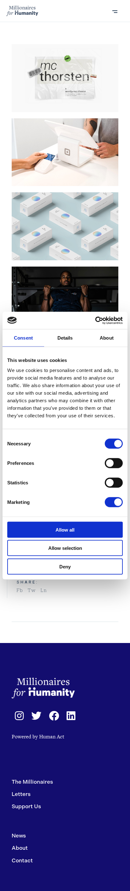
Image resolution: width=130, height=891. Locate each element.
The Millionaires (32, 782)
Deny (65, 566)
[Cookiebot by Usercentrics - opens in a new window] (95, 320)
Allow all (65, 529)
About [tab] (107, 338)
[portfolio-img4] (65, 78)
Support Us (26, 806)
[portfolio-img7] (65, 226)
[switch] (114, 463)
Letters (21, 794)
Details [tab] (65, 338)
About (20, 848)
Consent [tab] (23, 338)
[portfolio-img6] (65, 301)
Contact (22, 860)
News (19, 835)
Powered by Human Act (38, 736)
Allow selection (65, 548)
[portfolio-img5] (65, 152)
